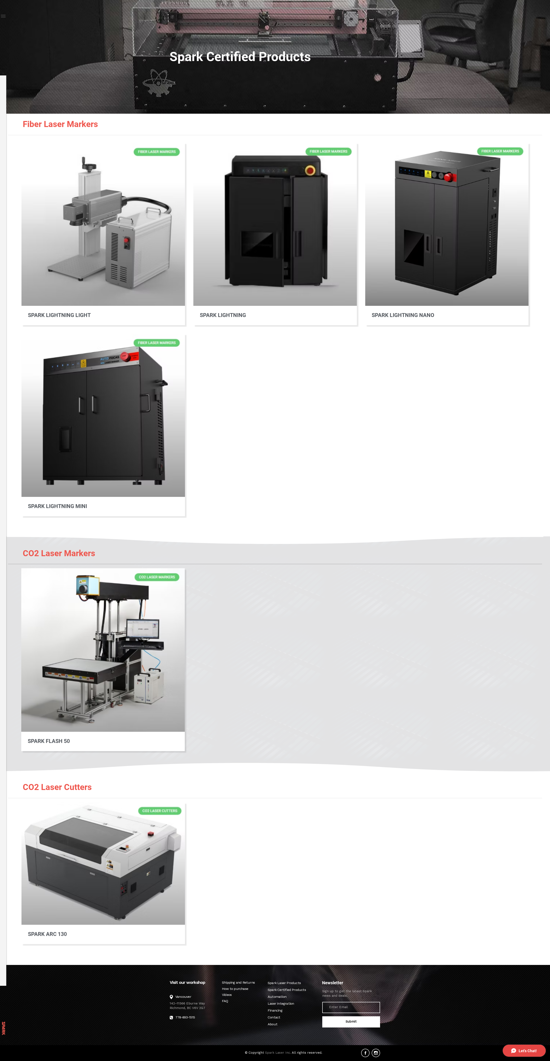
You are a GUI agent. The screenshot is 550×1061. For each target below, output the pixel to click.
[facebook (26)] (365, 1053)
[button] (3, 16)
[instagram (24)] (376, 1053)
